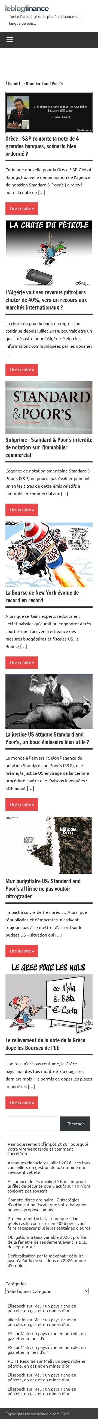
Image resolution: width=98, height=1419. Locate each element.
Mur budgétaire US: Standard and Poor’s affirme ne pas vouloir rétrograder (43, 888)
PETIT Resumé (22, 1361)
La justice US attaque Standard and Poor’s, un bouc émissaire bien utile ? (47, 738)
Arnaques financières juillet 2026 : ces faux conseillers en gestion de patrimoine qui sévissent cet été (49, 1167)
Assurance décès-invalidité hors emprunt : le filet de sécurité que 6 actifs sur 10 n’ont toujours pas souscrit (49, 1185)
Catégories (15, 1283)
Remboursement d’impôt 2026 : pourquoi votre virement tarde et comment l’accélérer (48, 1148)
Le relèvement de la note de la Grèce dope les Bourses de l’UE (45, 1044)
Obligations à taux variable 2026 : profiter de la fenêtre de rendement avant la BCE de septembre (48, 1241)
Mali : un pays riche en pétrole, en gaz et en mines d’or (42, 1308)
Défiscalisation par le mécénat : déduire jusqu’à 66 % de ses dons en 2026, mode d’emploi (47, 1260)
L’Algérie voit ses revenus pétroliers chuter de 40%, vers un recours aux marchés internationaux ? (46, 299)
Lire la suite (20, 208)
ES (10, 1333)
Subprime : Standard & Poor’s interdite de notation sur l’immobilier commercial (48, 447)
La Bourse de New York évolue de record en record (42, 596)
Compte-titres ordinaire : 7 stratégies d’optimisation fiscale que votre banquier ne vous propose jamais (47, 1204)
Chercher (75, 1123)
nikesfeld (16, 1319)
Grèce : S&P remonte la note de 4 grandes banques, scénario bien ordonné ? (42, 146)
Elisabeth (16, 1374)
